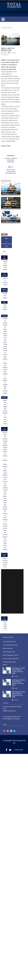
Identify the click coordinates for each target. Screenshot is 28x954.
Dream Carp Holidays (5, 365)
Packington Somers (5, 522)
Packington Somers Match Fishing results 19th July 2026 (18, 670)
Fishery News (6, 648)
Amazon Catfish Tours (5, 336)
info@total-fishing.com (9, 711)
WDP (21, 750)
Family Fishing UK (5, 350)
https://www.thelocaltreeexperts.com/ (5, 562)
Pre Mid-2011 (13, 53)
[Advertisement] (12, 591)
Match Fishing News (8, 655)
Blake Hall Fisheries (5, 532)
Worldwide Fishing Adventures (5, 323)
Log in (6, 246)
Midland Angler (6, 146)
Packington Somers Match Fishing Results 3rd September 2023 (10, 219)
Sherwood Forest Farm (5, 477)
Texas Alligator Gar (5, 380)
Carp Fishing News (8, 641)
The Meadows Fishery (5, 439)
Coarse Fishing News (8, 645)
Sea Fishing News (7, 662)
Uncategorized (4, 54)
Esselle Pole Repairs (5, 296)
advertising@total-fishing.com (11, 719)
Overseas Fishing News (9, 658)
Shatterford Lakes (5, 484)
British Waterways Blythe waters (5, 468)
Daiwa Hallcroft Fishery (5, 445)
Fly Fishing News (7, 652)
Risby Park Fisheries (5, 547)
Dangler (5, 269)
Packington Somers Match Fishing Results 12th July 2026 (18, 682)
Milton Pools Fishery (5, 498)
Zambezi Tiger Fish (5, 387)
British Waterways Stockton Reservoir (5, 456)
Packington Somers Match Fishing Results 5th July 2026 (18, 694)
